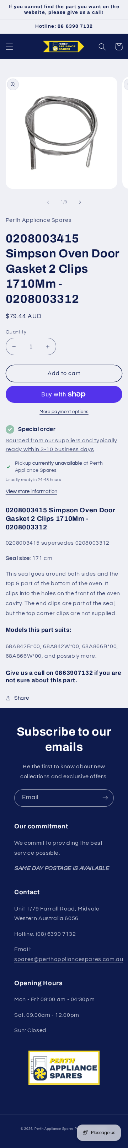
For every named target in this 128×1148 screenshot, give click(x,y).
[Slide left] (48, 202)
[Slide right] (80, 202)
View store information (31, 491)
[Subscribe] (105, 798)
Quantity (16, 332)
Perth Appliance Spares (54, 1129)
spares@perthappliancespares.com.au (68, 959)
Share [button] (21, 698)
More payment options (64, 412)
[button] (9, 46)
